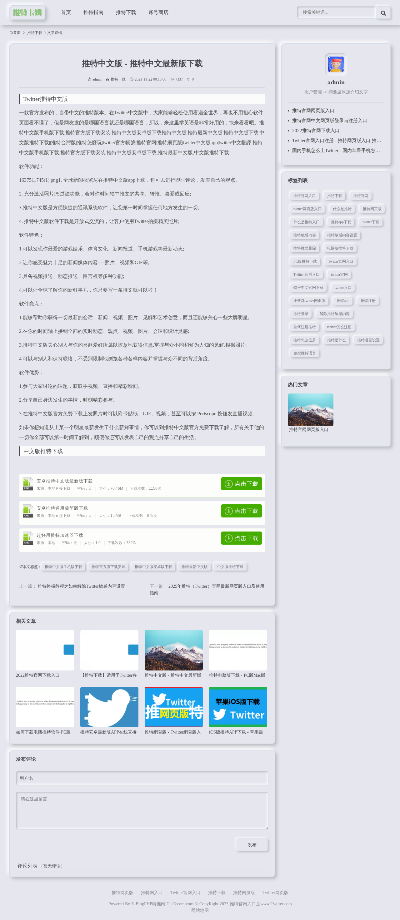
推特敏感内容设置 (342, 235)
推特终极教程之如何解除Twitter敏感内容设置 (81, 586)
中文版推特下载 (230, 567)
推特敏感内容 (304, 235)
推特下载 (126, 12)
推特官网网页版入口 (313, 110)
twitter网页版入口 (307, 209)
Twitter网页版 (275, 892)
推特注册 (368, 301)
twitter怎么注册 (339, 327)
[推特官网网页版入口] (310, 409)
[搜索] (384, 12)
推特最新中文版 (195, 567)
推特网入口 (152, 892)
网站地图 (200, 910)
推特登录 (300, 314)
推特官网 (360, 196)
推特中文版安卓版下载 (153, 567)
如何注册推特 (304, 327)
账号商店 (158, 12)
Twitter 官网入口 (306, 274)
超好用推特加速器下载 (60, 535)
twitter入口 (343, 287)
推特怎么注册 (304, 340)
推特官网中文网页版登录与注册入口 (329, 120)
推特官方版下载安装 (108, 567)
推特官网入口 (304, 196)
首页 (66, 12)
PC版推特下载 (305, 261)
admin (97, 79)
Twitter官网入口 (340, 261)
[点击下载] (241, 483)
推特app (343, 301)
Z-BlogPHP (141, 904)
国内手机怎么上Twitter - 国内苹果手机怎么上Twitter (345, 150)
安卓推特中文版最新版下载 (65, 481)
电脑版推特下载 (340, 248)
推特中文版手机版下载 (63, 567)
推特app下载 (341, 222)
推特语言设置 (368, 340)
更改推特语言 (304, 353)
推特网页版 (372, 209)
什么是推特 (342, 209)
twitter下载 (370, 222)
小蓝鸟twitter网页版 (309, 301)
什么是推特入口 (306, 222)
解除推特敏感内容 (335, 314)
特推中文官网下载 (308, 287)
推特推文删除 (304, 248)
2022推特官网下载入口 (316, 130)
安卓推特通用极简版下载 (62, 508)
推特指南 (93, 12)
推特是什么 (336, 340)
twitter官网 (339, 274)
